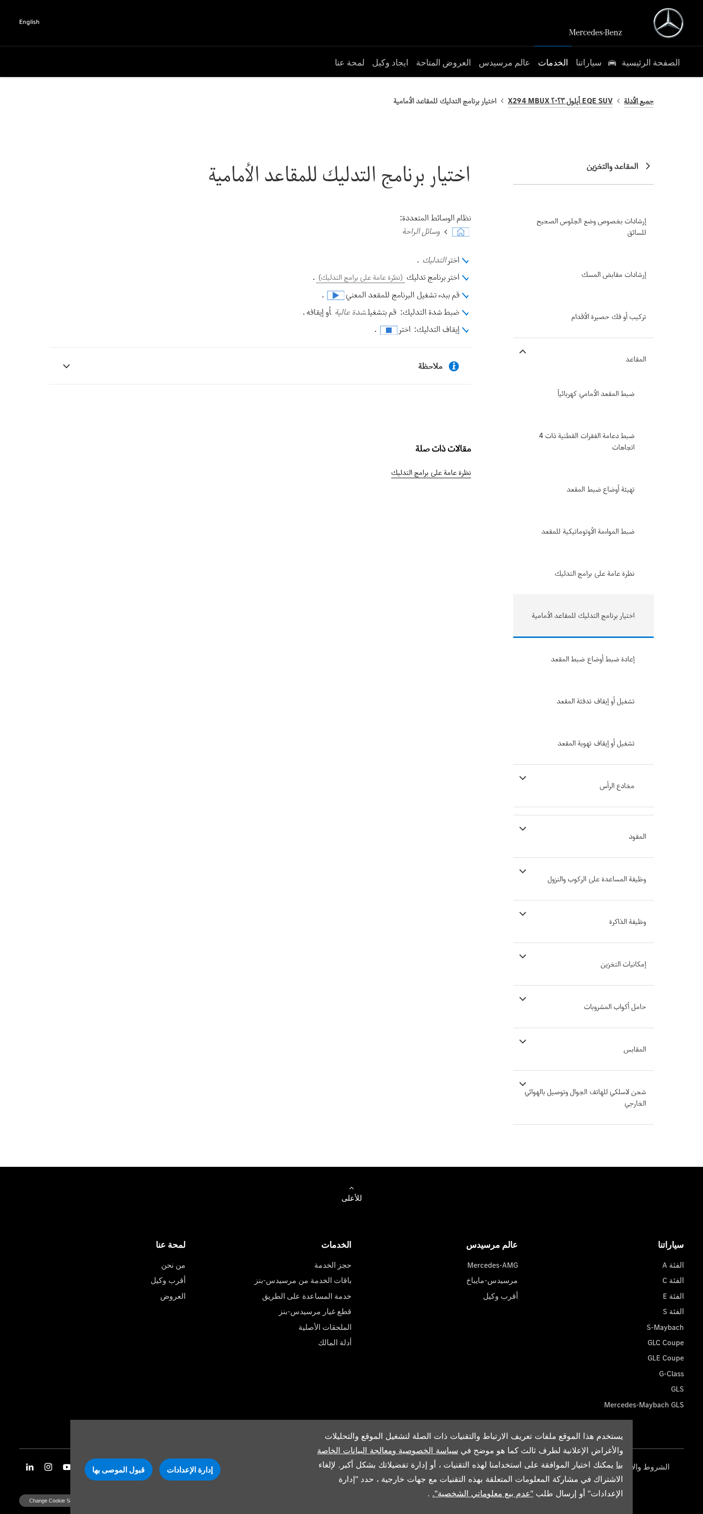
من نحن (173, 1265)
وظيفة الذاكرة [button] (627, 921)
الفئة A (673, 1265)
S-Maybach (665, 1327)
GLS (677, 1389)
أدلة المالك (335, 1343)
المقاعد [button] (636, 359)
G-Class (671, 1374)
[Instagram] (48, 1467)
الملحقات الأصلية (325, 1327)
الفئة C (673, 1280)
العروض (173, 1296)
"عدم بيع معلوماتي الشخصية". (482, 1493)
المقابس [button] (635, 1049)
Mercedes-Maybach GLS (644, 1405)
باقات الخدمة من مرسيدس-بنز (303, 1280)
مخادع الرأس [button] (617, 785)
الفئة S (673, 1311)
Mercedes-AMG (492, 1265)
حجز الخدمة (333, 1265)
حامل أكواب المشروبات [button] (615, 1006)
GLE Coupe (666, 1358)
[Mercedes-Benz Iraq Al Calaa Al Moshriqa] (668, 23)
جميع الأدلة (639, 101)
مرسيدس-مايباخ (492, 1280)
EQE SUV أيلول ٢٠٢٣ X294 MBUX (560, 101)
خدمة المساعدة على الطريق (307, 1296)
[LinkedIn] (29, 1467)
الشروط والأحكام (642, 1467)
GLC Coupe (666, 1343)
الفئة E (673, 1296)
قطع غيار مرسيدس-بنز (315, 1311)
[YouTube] (67, 1467)
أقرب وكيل (500, 1296)
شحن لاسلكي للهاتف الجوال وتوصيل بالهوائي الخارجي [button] (585, 1097)
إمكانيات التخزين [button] (623, 964)
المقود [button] (637, 836)
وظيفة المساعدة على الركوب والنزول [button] (597, 879)
